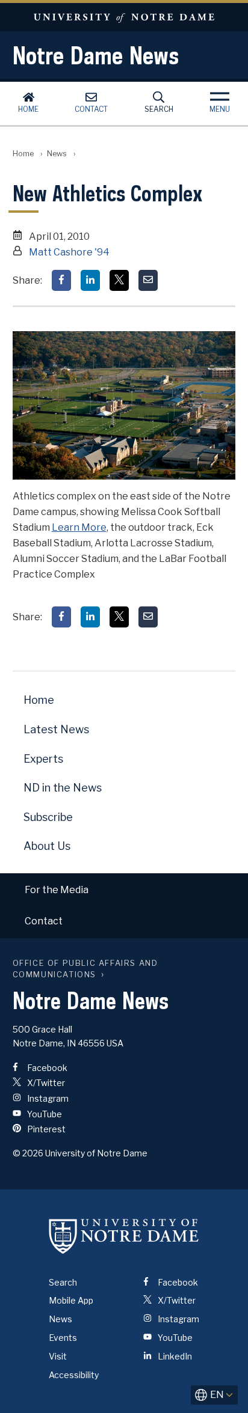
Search (158, 109)
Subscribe (48, 817)
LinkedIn (174, 1356)
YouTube (43, 1114)
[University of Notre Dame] (124, 1236)
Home (28, 109)
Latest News (56, 729)
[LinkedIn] (90, 280)
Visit (58, 1356)
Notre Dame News (96, 55)
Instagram (47, 1098)
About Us (46, 846)
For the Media (56, 890)
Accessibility (74, 1375)
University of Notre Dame (124, 17)
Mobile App (71, 1300)
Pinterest (45, 1129)
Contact (91, 109)
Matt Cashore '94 (69, 252)
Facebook (46, 1068)
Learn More (79, 527)
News (57, 153)
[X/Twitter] (119, 280)
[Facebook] (61, 280)
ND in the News (62, 787)
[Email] (148, 280)
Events (63, 1337)
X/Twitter (45, 1083)
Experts (43, 758)
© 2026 (28, 1153)
